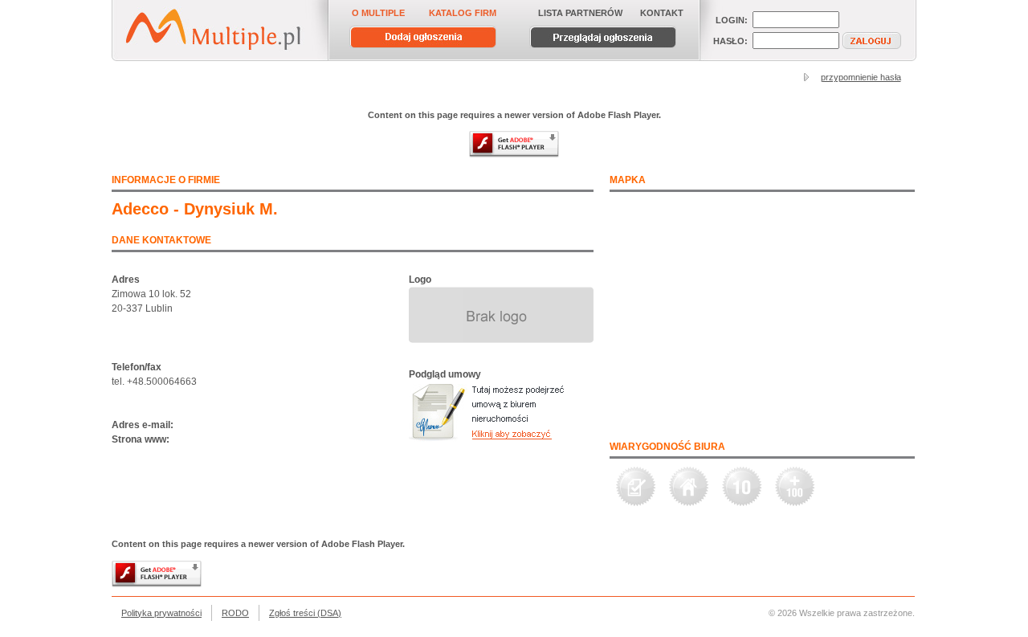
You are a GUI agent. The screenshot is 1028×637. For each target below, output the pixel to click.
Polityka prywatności (161, 613)
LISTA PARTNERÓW (580, 13)
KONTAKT (661, 13)
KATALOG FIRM (462, 13)
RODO (235, 613)
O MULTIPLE (378, 13)
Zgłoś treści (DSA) (305, 613)
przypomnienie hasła (861, 77)
